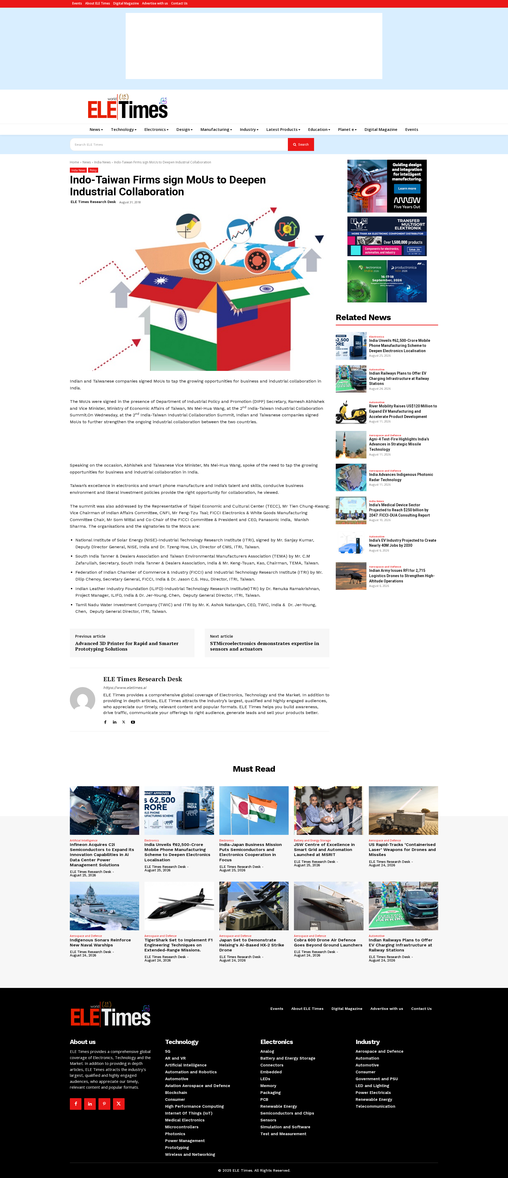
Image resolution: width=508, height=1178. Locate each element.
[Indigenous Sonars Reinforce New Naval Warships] (104, 906)
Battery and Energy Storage (312, 840)
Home (74, 162)
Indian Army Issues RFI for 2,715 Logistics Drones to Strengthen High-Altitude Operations (402, 575)
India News (102, 162)
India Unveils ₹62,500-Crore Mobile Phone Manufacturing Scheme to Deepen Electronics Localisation (399, 345)
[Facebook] (105, 721)
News (87, 162)
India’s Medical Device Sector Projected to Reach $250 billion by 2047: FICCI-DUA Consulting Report (399, 510)
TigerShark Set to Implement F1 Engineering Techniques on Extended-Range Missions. (178, 944)
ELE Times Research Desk (93, 202)
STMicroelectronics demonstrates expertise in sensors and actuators (264, 646)
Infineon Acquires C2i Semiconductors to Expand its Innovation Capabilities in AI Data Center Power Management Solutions (102, 854)
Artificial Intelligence (83, 840)
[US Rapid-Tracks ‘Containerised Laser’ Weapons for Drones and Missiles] (403, 810)
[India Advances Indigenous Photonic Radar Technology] (351, 477)
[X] (124, 721)
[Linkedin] (114, 721)
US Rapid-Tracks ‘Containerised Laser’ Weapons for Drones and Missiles (402, 849)
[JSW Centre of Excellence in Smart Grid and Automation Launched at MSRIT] (328, 810)
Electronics (376, 336)
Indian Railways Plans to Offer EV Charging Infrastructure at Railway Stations (399, 378)
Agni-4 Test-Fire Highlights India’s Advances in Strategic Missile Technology (399, 444)
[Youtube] (133, 721)
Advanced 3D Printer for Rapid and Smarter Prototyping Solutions (126, 646)
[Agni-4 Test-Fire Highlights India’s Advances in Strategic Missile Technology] (351, 444)
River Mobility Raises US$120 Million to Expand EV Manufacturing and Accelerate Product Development (403, 411)
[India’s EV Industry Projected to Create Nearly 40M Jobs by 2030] (351, 543)
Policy (93, 170)
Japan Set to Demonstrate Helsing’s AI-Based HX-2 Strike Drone (251, 944)
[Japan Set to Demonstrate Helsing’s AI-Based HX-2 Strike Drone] (254, 906)
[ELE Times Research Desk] (82, 699)
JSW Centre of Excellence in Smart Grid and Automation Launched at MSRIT (324, 849)
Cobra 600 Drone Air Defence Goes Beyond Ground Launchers (328, 942)
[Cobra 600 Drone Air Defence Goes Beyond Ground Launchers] (328, 906)
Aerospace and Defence (385, 435)
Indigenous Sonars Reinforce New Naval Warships (100, 942)
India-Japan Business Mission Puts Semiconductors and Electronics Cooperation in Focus (250, 852)
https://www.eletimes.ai (124, 687)
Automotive (376, 369)
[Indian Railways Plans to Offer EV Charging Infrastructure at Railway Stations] (351, 379)
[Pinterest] (104, 1104)
